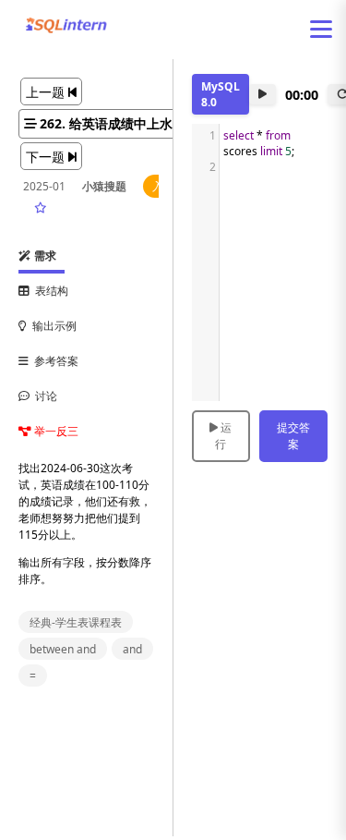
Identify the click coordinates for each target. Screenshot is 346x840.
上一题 (47, 92)
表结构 (49, 290)
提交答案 (293, 436)
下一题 (47, 156)
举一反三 (54, 431)
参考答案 (53, 361)
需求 (43, 255)
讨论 (43, 396)
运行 (223, 436)
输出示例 (52, 326)
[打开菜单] (321, 29)
